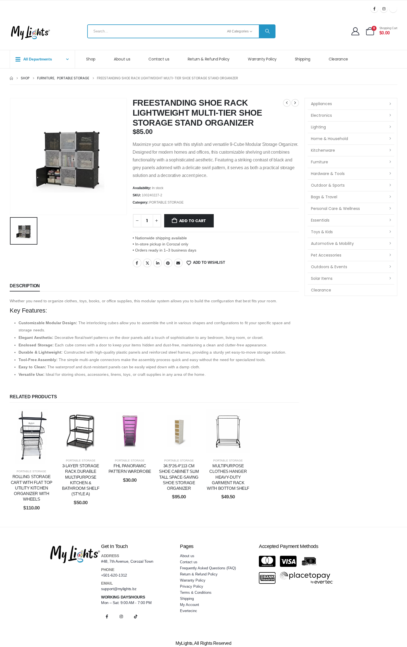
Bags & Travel (324, 197)
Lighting (318, 127)
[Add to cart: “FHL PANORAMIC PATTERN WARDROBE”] (129, 431)
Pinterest (168, 262)
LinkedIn (157, 262)
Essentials (320, 220)
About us (122, 59)
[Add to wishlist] (17, 436)
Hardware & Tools (328, 173)
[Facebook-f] (107, 616)
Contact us (158, 59)
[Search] (267, 31)
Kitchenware (323, 150)
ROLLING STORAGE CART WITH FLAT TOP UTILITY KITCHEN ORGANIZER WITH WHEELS (31, 487)
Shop (91, 59)
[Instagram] (384, 8)
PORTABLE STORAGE (166, 202)
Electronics (321, 115)
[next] (295, 103)
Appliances (321, 103)
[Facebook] (374, 8)
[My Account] (355, 31)
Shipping (302, 59)
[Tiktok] (393, 8)
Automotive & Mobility (332, 243)
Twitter (147, 262)
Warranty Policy (262, 59)
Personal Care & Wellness (335, 208)
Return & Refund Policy (209, 59)
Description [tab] (25, 285)
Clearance (338, 59)
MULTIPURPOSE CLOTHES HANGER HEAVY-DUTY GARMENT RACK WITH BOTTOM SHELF (228, 477)
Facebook (137, 262)
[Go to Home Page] (11, 78)
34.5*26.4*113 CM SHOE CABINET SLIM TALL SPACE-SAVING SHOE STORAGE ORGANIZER (179, 477)
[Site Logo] (30, 32)
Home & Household (329, 138)
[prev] (287, 103)
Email (178, 262)
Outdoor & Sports (328, 185)
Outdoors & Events (329, 267)
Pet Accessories (326, 255)
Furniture (319, 162)
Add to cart (192, 221)
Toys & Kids (322, 232)
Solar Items (322, 278)
